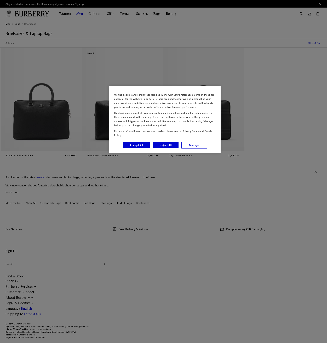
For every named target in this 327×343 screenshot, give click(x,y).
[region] (165, 119)
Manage (194, 145)
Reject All (166, 145)
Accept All (136, 145)
